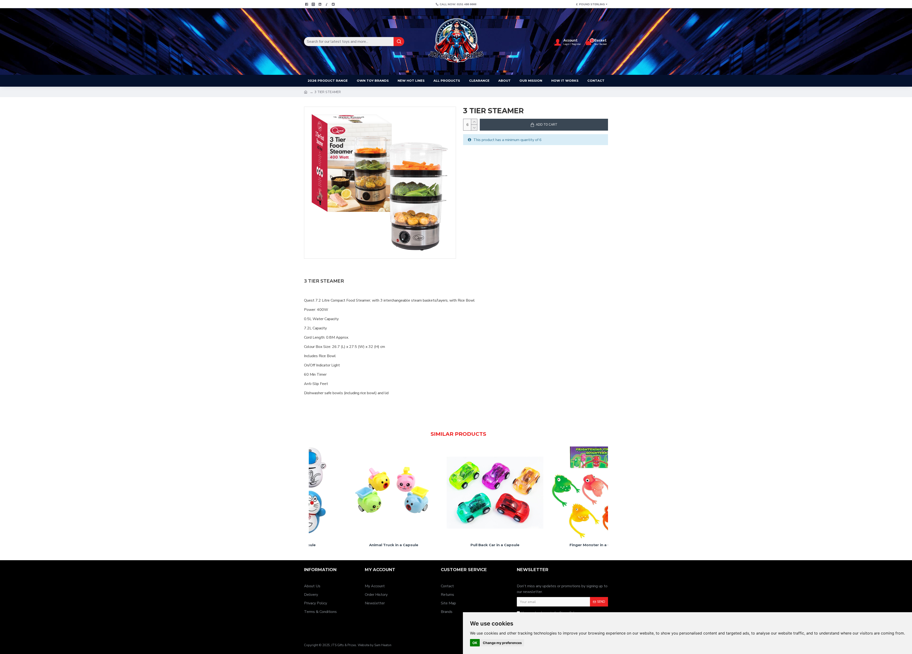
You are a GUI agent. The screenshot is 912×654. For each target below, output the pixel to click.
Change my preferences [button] (502, 643)
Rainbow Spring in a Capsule (357, 545)
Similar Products (458, 434)
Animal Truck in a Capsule (559, 545)
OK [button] (474, 643)
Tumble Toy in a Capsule (458, 545)
